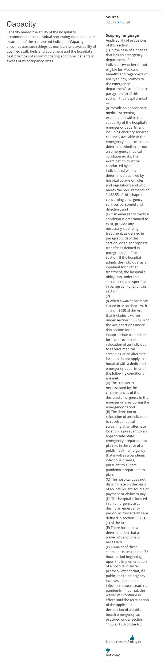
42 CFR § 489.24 (118, 22)
